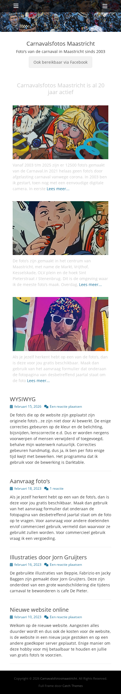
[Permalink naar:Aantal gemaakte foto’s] (60, 132)
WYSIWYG (23, 399)
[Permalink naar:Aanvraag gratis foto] (60, 324)
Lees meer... (58, 188)
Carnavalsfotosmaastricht (58, 678)
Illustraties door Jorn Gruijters (48, 557)
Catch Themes (72, 686)
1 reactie (57, 488)
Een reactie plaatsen (66, 406)
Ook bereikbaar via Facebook (60, 62)
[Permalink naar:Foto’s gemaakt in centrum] (60, 228)
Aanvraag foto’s (30, 481)
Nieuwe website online (39, 609)
